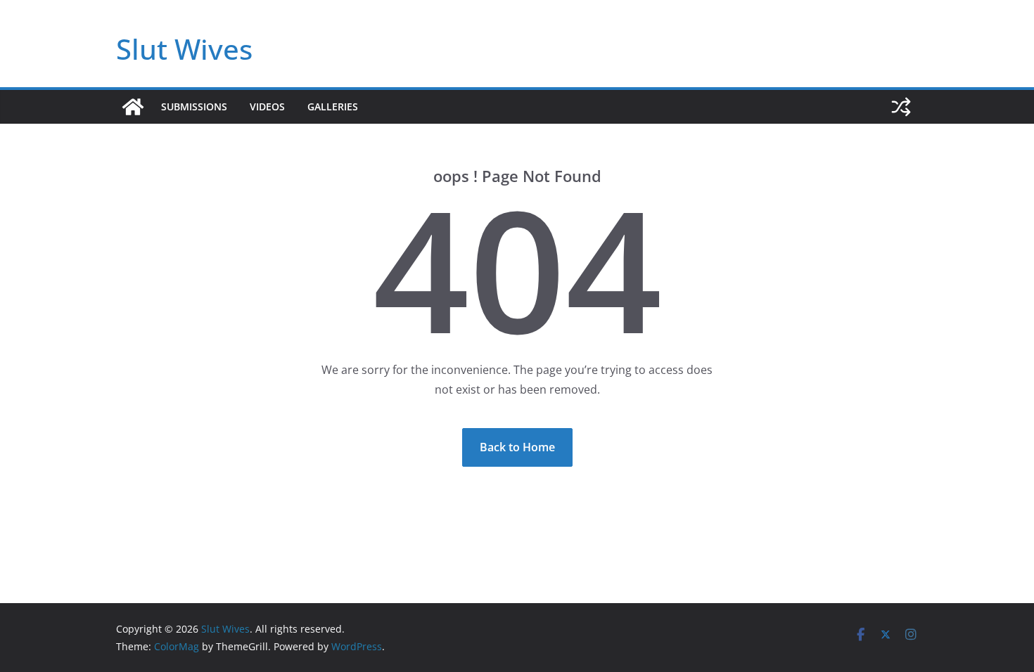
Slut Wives (184, 49)
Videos (267, 106)
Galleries (332, 106)
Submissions (194, 106)
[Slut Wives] (133, 107)
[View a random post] (901, 107)
